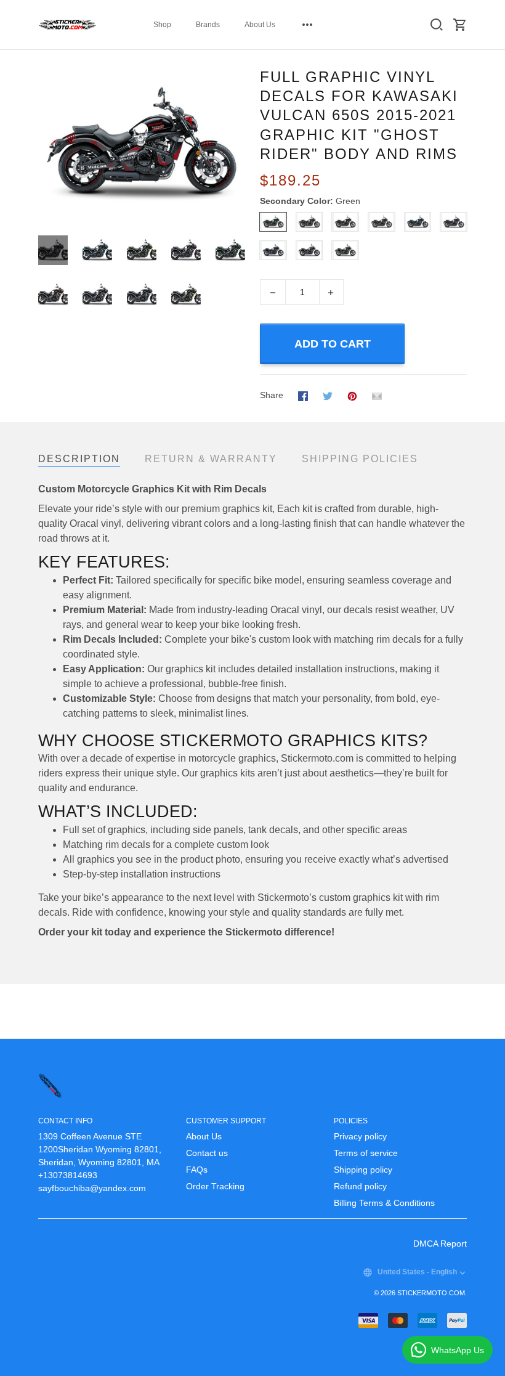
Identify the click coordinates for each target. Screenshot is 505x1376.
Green (348, 201)
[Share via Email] (377, 396)
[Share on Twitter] (328, 396)
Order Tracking (215, 1186)
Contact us (207, 1153)
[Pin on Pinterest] (352, 396)
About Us (259, 24)
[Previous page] (48, 144)
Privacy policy (360, 1136)
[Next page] (235, 144)
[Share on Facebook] (303, 396)
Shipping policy (363, 1169)
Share (271, 395)
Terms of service (366, 1153)
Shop (162, 24)
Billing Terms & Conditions (384, 1203)
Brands (208, 24)
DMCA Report (440, 1243)
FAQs (197, 1169)
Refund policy (360, 1186)
